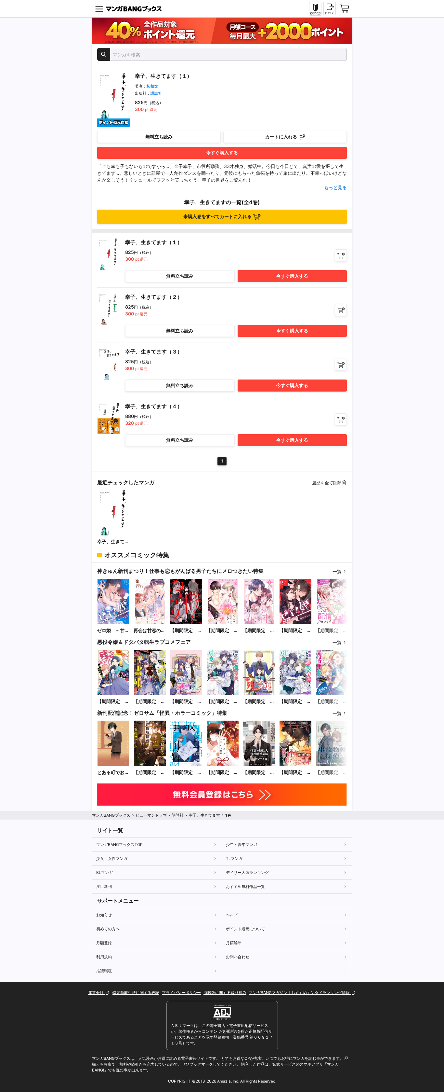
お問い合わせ (237, 956)
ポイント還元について (245, 928)
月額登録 (104, 942)
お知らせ (104, 914)
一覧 (337, 571)
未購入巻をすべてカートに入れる (217, 216)
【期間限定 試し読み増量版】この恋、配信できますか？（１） (331, 631)
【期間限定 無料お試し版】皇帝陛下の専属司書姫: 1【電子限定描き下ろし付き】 (149, 701)
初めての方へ (108, 928)
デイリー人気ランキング (247, 872)
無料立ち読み (159, 136)
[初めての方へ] (315, 9)
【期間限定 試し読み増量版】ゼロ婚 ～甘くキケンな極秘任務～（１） (295, 631)
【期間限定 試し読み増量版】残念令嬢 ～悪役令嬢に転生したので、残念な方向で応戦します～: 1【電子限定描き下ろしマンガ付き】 (113, 701)
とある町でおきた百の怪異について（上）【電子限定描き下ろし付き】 (113, 772)
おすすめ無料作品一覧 (245, 886)
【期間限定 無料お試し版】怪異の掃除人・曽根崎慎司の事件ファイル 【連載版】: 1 (259, 772)
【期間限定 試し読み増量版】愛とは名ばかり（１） (186, 631)
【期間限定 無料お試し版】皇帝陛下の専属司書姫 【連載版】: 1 (186, 701)
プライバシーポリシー (181, 992)
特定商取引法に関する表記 (135, 992)
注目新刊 (104, 886)
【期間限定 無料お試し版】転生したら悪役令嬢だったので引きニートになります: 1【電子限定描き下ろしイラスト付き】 (222, 701)
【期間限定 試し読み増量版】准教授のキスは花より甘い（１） (259, 631)
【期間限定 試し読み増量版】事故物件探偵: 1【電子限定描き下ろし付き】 (186, 772)
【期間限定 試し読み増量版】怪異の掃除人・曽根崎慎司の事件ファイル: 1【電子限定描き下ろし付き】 (149, 772)
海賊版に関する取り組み (224, 992)
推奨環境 (104, 970)
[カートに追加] (341, 255)
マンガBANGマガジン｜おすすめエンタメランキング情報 (300, 992)
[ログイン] (329, 8)
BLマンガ (104, 872)
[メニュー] (99, 9)
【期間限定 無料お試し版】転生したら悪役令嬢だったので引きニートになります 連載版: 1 (295, 701)
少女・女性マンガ (111, 858)
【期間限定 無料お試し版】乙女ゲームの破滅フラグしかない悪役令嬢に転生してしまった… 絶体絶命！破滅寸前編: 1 (331, 701)
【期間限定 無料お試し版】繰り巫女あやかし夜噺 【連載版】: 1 (295, 772)
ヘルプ (232, 914)
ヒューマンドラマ (151, 815)
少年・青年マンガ (241, 844)
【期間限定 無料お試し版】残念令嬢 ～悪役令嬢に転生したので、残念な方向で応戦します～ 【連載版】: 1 (259, 701)
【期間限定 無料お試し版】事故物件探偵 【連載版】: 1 (331, 772)
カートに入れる (281, 136)
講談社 (156, 93)
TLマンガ (234, 858)
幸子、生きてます (113, 542)
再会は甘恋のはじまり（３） (149, 631)
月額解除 (234, 942)
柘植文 (152, 86)
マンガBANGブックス (111, 815)
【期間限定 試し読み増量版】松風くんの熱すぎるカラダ (222, 631)
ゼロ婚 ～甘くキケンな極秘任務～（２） (113, 631)
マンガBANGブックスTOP (119, 844)
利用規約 (104, 956)
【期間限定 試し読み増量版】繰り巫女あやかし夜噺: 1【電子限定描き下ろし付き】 (222, 772)
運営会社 (96, 992)
